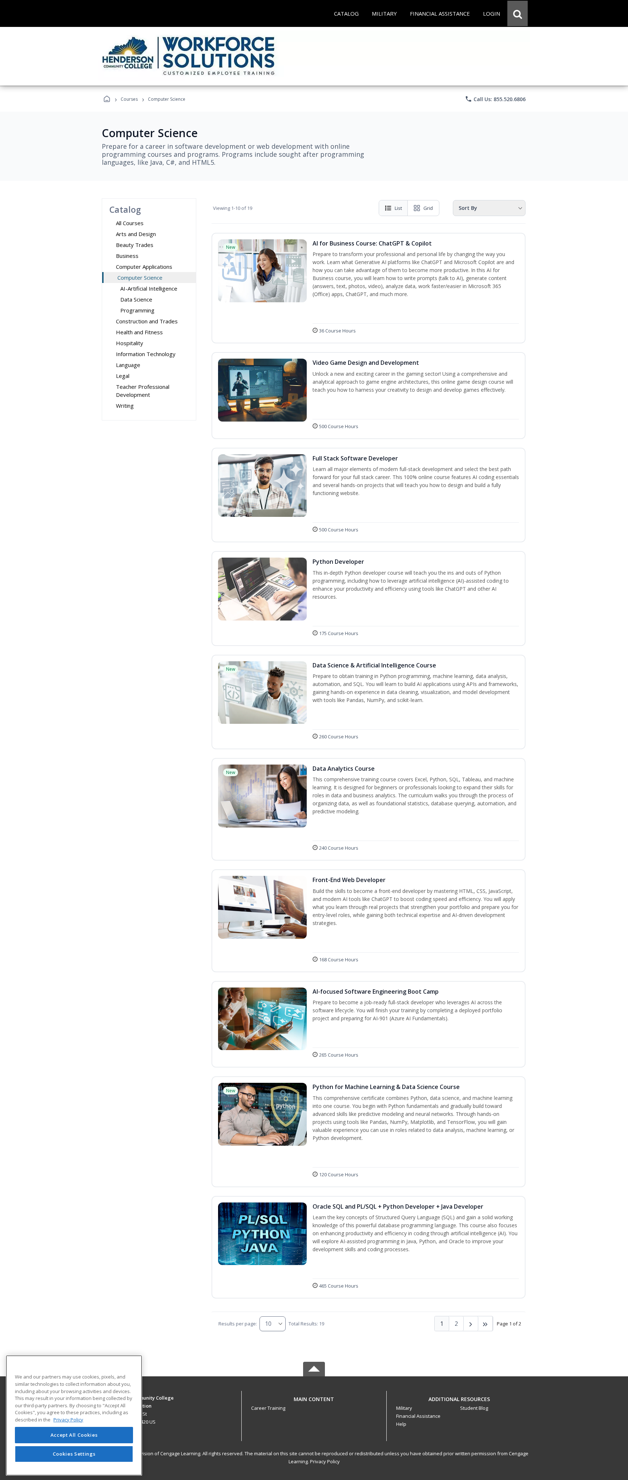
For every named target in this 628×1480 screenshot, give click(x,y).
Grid (428, 208)
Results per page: (237, 1323)
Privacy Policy (325, 1461)
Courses (129, 99)
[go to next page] (471, 1323)
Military (404, 1408)
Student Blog (474, 1408)
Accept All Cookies (74, 1435)
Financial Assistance (418, 1416)
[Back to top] (314, 1403)
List (398, 208)
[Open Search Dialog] (517, 13)
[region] (74, 1415)
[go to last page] (485, 1323)
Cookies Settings (74, 1454)
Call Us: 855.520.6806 (495, 99)
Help (401, 1424)
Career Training (268, 1408)
